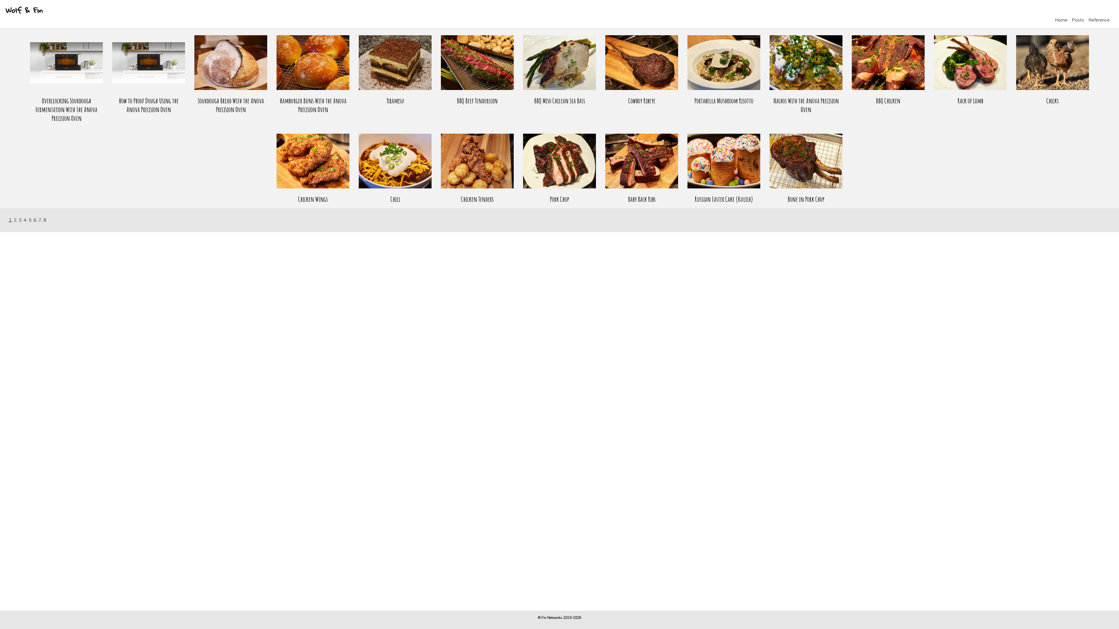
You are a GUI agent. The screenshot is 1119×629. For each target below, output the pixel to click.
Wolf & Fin (24, 10)
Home (1061, 20)
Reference (1099, 20)
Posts (1078, 20)
